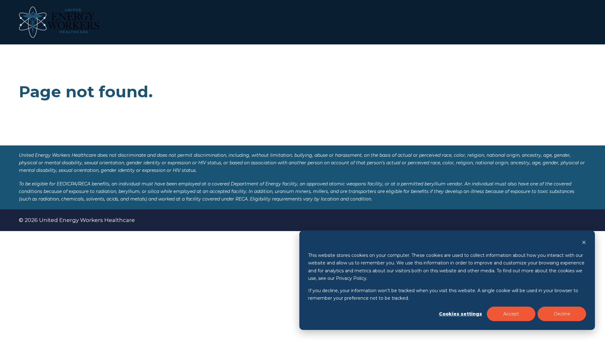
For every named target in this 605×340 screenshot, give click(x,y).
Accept (511, 314)
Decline (562, 314)
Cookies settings (460, 314)
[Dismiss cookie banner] (584, 243)
